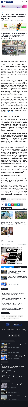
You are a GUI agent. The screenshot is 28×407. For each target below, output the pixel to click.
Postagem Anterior (6, 244)
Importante (13, 199)
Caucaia (9, 12)
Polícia (3, 318)
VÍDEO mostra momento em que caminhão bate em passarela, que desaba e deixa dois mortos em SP (17, 271)
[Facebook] (6, 205)
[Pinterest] (12, 205)
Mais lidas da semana (8, 267)
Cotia (3, 316)
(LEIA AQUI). (10, 111)
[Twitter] (9, 205)
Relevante (24, 199)
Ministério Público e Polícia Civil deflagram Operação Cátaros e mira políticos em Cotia (17, 277)
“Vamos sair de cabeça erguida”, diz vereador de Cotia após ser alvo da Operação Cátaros (16, 384)
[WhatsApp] (15, 205)
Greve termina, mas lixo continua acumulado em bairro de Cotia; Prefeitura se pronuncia (14, 299)
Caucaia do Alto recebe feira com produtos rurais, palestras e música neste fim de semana (20, 222)
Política (8, 318)
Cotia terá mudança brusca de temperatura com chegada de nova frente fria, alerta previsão (17, 396)
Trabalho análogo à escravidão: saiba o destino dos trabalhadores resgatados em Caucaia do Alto (7, 238)
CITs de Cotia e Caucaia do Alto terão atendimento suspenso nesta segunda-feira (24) (7, 222)
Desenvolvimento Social (11, 316)
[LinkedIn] (18, 205)
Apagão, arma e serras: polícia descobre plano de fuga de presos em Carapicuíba (16, 390)
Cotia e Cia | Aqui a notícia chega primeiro (17, 403)
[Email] (21, 205)
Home (14, 405)
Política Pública (15, 318)
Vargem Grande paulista (6, 201)
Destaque (20, 316)
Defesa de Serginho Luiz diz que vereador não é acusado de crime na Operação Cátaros (12, 304)
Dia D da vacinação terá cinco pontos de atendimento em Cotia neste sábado (16, 283)
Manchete (19, 199)
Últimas (20, 267)
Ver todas (25, 208)
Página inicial (4, 12)
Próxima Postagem (22, 244)
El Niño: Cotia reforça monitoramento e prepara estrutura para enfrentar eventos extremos (12, 309)
